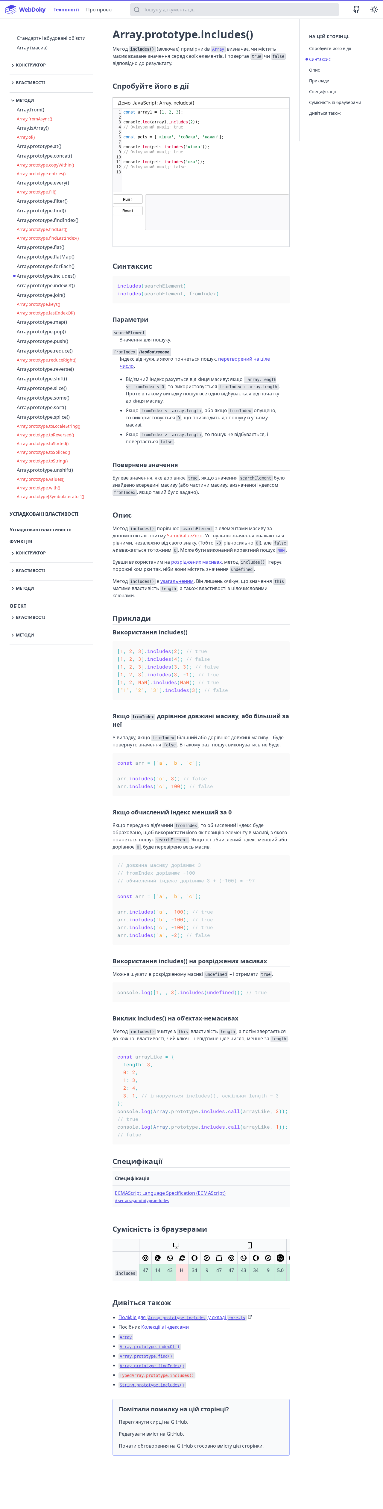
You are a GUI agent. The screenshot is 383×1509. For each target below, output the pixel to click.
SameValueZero (185, 535)
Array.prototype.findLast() (42, 229)
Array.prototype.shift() (42, 378)
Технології (66, 9)
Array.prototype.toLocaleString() (48, 426)
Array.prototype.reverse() (45, 369)
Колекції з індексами (165, 1327)
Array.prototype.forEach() (46, 266)
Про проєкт (99, 9)
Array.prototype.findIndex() (47, 220)
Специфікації (322, 91)
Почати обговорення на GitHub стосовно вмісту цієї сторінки (190, 1446)
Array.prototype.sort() (41, 407)
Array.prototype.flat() (40, 247)
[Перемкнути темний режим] (374, 9)
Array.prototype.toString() (42, 461)
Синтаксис (320, 59)
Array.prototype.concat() (44, 155)
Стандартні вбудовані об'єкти (51, 38)
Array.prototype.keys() (38, 304)
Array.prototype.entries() (41, 173)
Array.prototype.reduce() (45, 350)
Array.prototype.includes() (46, 276)
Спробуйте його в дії (330, 48)
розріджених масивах (196, 562)
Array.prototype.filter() (42, 201)
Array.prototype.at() (39, 146)
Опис (314, 70)
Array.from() (30, 109)
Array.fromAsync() (34, 119)
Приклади (319, 81)
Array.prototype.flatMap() (46, 256)
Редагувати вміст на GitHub (151, 1434)
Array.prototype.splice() (43, 417)
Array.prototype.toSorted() (43, 443)
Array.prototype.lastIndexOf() (46, 313)
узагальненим (177, 581)
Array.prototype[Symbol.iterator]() (50, 496)
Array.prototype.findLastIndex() (48, 238)
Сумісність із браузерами (335, 102)
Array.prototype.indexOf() (46, 285)
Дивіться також (325, 113)
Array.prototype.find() (41, 210)
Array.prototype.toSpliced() (43, 452)
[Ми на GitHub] (356, 9)
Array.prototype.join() (41, 295)
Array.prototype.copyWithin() (45, 165)
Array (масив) (32, 47)
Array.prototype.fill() (36, 192)
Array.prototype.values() (40, 479)
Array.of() (26, 137)
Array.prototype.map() (42, 322)
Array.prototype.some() (43, 397)
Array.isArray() (33, 128)
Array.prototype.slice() (42, 388)
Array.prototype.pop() (41, 331)
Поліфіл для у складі (181, 1317)
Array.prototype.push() (42, 341)
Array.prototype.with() (38, 488)
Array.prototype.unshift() (45, 470)
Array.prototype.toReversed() (45, 435)
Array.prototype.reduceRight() (46, 360)
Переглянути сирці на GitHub (153, 1422)
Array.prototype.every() (43, 182)
